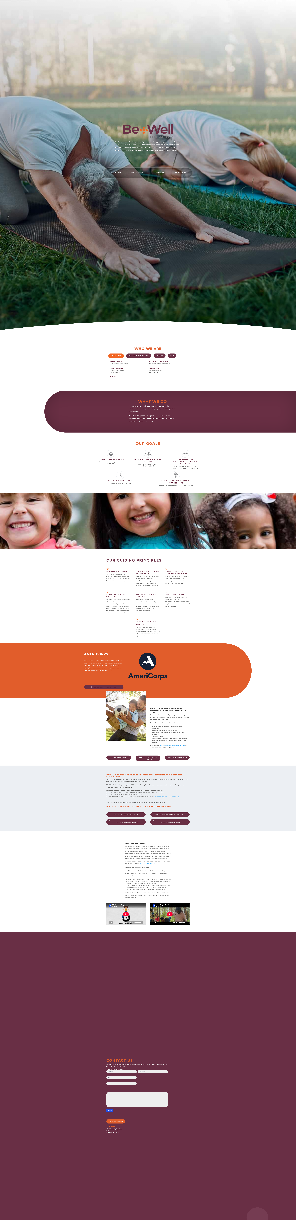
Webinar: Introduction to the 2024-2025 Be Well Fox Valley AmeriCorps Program (126, 821)
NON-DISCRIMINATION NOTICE (178, 757)
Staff (172, 355)
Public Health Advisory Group (138, 355)
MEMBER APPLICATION (119, 757)
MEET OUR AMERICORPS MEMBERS (104, 687)
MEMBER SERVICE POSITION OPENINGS (148, 758)
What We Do (137, 173)
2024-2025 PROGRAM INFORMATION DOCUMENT (170, 814)
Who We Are (115, 173)
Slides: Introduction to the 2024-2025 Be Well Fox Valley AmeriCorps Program (171, 821)
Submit (110, 1110)
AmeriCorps (158, 173)
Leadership (159, 355)
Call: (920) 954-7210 (116, 1121)
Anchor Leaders (116, 355)
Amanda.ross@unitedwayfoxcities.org (172, 745)
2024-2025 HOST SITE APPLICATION (127, 814)
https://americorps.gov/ (147, 863)
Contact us (180, 173)
